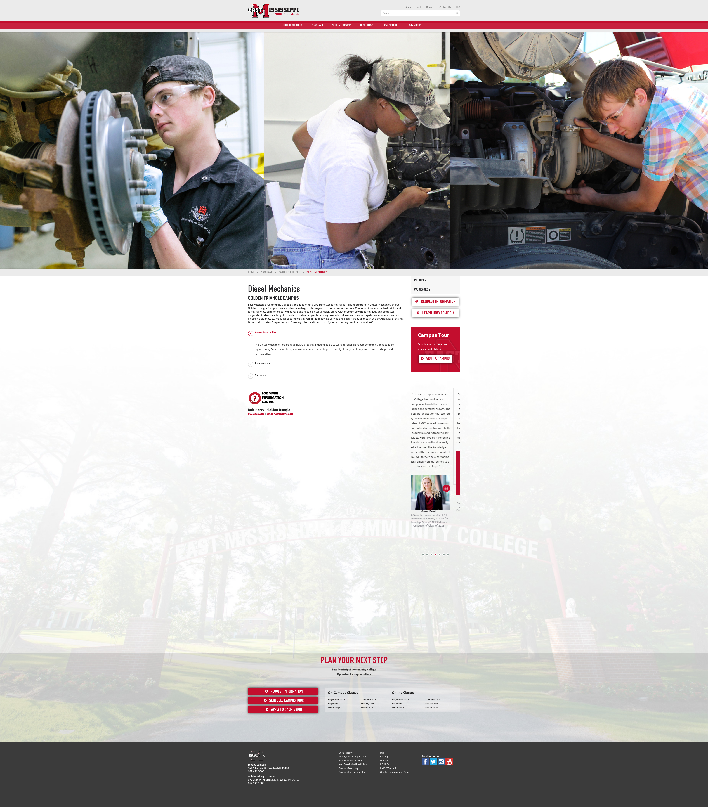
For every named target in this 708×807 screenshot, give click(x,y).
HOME (251, 272)
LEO (458, 7)
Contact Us (445, 7)
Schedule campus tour (286, 701)
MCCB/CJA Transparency (352, 756)
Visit (419, 7)
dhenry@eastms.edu (280, 413)
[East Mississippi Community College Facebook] (425, 761)
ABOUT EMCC (366, 25)
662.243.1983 (256, 413)
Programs (421, 280)
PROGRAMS (317, 25)
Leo (382, 752)
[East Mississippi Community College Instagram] (441, 761)
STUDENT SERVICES (341, 25)
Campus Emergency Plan (352, 772)
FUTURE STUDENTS (292, 25)
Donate (430, 7)
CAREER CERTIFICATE (290, 272)
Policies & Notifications (351, 760)
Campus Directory (348, 768)
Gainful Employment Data (394, 772)
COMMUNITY (415, 25)
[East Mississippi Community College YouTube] (449, 761)
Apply (408, 7)
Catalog (384, 756)
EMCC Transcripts (389, 768)
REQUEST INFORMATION (286, 692)
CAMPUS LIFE (390, 25)
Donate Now (346, 752)
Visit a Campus (438, 359)
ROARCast (385, 764)
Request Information (438, 301)
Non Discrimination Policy (353, 764)
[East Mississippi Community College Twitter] (433, 761)
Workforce (422, 290)
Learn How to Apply (438, 313)
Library (384, 760)
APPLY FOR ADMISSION (286, 710)
